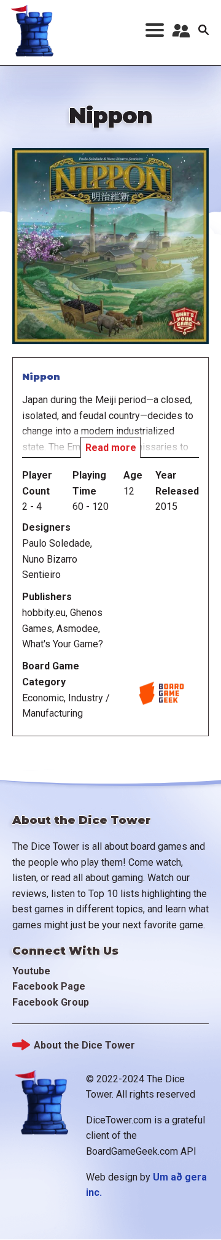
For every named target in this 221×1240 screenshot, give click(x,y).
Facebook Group (50, 1002)
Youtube (31, 971)
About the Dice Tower (84, 1045)
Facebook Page (48, 986)
